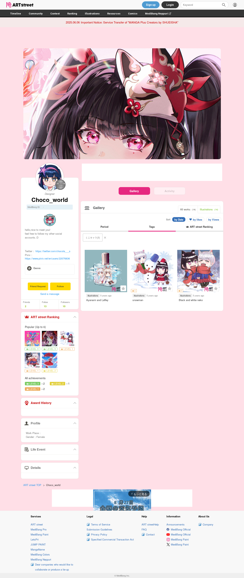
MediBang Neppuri (160, 13)
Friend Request (38, 286)
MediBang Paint (39, 534)
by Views (213, 219)
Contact (150, 534)
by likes (197, 219)
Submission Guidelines (99, 529)
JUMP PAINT (38, 544)
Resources (113, 13)
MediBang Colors (40, 554)
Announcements (175, 524)
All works (188, 209)
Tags (152, 226)
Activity (170, 191)
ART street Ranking (45, 317)
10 (64, 306)
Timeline (15, 13)
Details (36, 467)
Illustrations (92, 13)
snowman (138, 300)
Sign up (150, 4)
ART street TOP (32, 485)
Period (104, 226)
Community (36, 13)
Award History (41, 403)
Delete (105, 237)
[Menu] (235, 5)
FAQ (144, 529)
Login (170, 4)
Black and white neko (191, 300)
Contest (55, 13)
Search (224, 5)
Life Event (38, 449)
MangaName (38, 549)
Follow (60, 286)
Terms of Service (100, 524)
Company (208, 524)
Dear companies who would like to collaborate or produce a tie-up (54, 567)
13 (45, 306)
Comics (132, 13)
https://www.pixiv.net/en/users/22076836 (47, 258)
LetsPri (35, 539)
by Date (178, 219)
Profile (35, 423)
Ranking (72, 13)
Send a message (49, 294)
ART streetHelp (150, 524)
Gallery (134, 191)
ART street (37, 524)
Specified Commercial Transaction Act (112, 539)
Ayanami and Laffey (97, 300)
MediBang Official (181, 529)
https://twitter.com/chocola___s (52, 251)
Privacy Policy (99, 534)
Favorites (123, 288)
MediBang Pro (38, 529)
